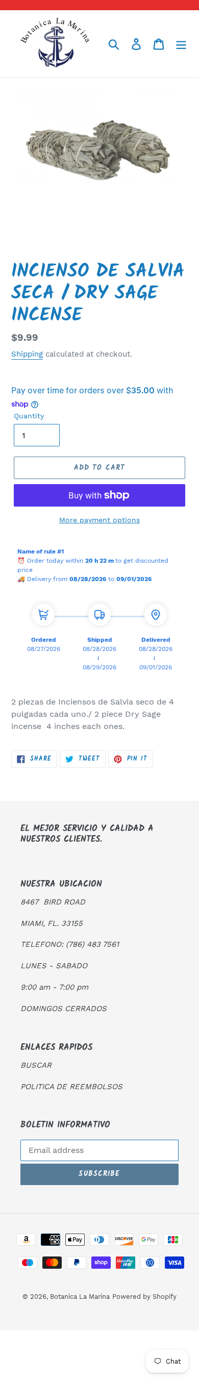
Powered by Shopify (144, 1296)
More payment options (99, 520)
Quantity (29, 416)
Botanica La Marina (80, 1296)
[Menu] (181, 43)
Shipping (27, 354)
